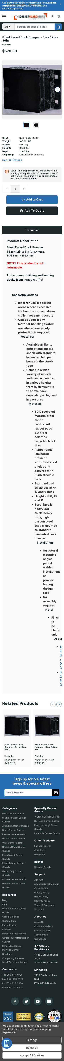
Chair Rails (39, 850)
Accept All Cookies (32, 1055)
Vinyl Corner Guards (13, 842)
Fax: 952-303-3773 (12, 979)
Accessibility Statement (46, 884)
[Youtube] (37, 1001)
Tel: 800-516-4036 (12, 975)
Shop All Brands (42, 867)
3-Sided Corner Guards (46, 816)
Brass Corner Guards (13, 830)
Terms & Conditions (44, 905)
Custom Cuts (9, 921)
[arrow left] (6, 89)
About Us (39, 922)
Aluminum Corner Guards (15, 826)
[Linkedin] (49, 1001)
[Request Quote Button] (6, 1043)
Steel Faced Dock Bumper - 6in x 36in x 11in (46, 747)
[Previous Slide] (53, 704)
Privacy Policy (41, 892)
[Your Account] (52, 16)
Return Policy (41, 896)
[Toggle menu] (4, 16)
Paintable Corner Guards (47, 833)
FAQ (4, 904)
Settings (32, 1040)
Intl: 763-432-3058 (12, 983)
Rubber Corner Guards (14, 879)
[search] (58, 26)
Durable (6, 44)
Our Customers (42, 930)
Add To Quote (34, 210)
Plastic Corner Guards (13, 838)
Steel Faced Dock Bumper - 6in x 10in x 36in (15, 747)
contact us (34, 2)
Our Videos (40, 939)
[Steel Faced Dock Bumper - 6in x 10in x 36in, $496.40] (16, 726)
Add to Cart (34, 199)
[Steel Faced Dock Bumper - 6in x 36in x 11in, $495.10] (47, 726)
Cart (59, 16)
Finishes (6, 929)
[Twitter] (26, 1001)
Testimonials (41, 934)
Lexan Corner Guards (13, 834)
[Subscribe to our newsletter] (56, 792)
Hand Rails (39, 854)
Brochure (7, 954)
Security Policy (42, 901)
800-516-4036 (16, 2)
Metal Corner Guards (13, 813)
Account (38, 879)
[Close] (60, 4)
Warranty (39, 909)
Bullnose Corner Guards (47, 821)
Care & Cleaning (10, 916)
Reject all (32, 1048)
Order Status (41, 888)
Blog (4, 900)
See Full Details (12, 160)
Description (32, 230)
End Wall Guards (42, 846)
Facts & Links (9, 925)
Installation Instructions (14, 933)
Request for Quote (12, 987)
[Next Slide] (59, 704)
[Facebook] (15, 1001)
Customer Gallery (43, 926)
